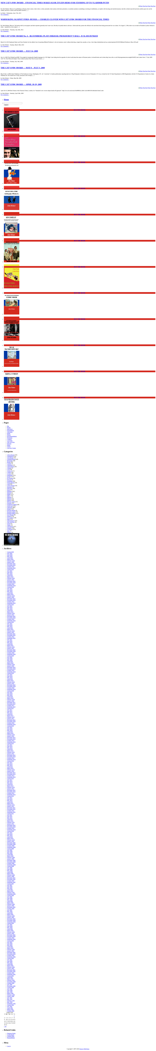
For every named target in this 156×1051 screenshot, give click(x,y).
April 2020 (10, 661)
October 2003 (10, 938)
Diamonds (9, 475)
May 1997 (9, 999)
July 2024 (9, 588)
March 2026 (10, 559)
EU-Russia (10, 478)
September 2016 (11, 724)
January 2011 (10, 824)
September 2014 (11, 759)
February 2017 (11, 717)
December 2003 (11, 935)
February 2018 (11, 699)
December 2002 (11, 952)
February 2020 (11, 664)
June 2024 (9, 590)
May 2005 (9, 911)
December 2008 (11, 860)
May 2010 (9, 835)
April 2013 (10, 784)
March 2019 (10, 680)
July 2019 (9, 674)
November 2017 (11, 704)
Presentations (10, 430)
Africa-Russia (10, 455)
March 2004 (10, 930)
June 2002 (9, 961)
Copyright (9, 440)
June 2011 (9, 816)
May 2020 (9, 660)
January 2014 (10, 771)
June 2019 (9, 676)
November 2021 (11, 635)
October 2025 (10, 566)
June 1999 (9, 990)
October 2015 (10, 740)
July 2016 (9, 727)
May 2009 (9, 853)
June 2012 (9, 799)
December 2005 (11, 907)
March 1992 (10, 1009)
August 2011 (10, 813)
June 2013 (9, 781)
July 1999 (9, 989)
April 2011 (10, 819)
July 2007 (9, 885)
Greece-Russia (11, 485)
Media (8, 494)
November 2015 (11, 739)
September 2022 (11, 620)
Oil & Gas (9, 506)
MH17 (9, 496)
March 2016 (10, 733)
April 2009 (10, 854)
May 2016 (9, 730)
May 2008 (9, 870)
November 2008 (11, 862)
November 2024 (11, 582)
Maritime (9, 491)
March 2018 (10, 698)
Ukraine (9, 528)
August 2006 (10, 895)
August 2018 (10, 690)
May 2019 (9, 677)
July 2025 (9, 571)
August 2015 (10, 743)
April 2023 (10, 610)
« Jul (5, 1026)
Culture (9, 472)
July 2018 (9, 692)
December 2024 (11, 581)
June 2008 (9, 869)
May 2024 (9, 591)
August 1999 (10, 987)
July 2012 (9, 797)
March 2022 (10, 629)
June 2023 (9, 607)
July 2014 (9, 762)
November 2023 (11, 600)
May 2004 (9, 927)
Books (8, 427)
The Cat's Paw (11, 522)
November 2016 (11, 721)
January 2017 (10, 718)
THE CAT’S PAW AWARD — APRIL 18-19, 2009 (21, 84)
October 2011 (10, 810)
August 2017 (10, 708)
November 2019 (11, 669)
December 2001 (11, 970)
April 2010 (10, 837)
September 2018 (11, 689)
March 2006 (10, 902)
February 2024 (11, 595)
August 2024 (10, 587)
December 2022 (11, 616)
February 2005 (11, 916)
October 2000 (10, 983)
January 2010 (10, 841)
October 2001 (10, 973)
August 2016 (10, 726)
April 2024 (10, 593)
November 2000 (11, 981)
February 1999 (11, 995)
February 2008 (11, 875)
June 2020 (9, 658)
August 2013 (10, 778)
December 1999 (11, 986)
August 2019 (10, 673)
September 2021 (11, 638)
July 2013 (9, 780)
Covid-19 (9, 471)
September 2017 (11, 707)
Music (8, 445)
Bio (8, 426)
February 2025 (11, 578)
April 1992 (10, 1008)
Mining (9, 500)
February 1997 (11, 1000)
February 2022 (11, 631)
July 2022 (9, 623)
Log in (9, 1046)
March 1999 (10, 993)
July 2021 (9, 639)
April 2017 (10, 714)
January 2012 (10, 806)
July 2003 (9, 942)
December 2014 (11, 755)
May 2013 (9, 783)
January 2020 (10, 666)
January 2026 (10, 562)
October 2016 (10, 723)
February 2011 (11, 822)
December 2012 (11, 790)
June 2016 (9, 728)
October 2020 (10, 652)
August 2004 (10, 923)
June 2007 (9, 886)
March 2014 (10, 768)
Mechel (9, 493)
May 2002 (9, 962)
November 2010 (11, 826)
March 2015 (10, 750)
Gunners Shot (10, 1036)
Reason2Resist (11, 1037)
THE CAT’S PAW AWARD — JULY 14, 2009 (19, 51)
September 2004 (11, 921)
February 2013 (11, 787)
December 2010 (11, 825)
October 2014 (10, 758)
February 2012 (11, 805)
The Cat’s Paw (11, 442)
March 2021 (10, 645)
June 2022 (9, 625)
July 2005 (9, 910)
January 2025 (10, 579)
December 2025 (11, 563)
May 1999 (9, 992)
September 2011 (11, 812)
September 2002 (11, 957)
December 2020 (11, 650)
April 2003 (10, 946)
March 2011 (10, 821)
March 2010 (10, 838)
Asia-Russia (10, 458)
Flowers (9, 443)
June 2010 (9, 834)
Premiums (9, 438)
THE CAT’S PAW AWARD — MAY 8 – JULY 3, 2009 (23, 68)
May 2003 (9, 945)
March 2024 (10, 594)
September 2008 (11, 864)
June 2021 (9, 641)
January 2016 (10, 736)
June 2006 (9, 898)
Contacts (9, 439)
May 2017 (9, 712)
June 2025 (9, 572)
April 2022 (10, 628)
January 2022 (10, 632)
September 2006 (11, 894)
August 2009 (10, 848)
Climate (9, 468)
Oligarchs (9, 507)
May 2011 (9, 818)
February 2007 (11, 892)
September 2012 (11, 794)
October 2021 (10, 636)
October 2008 (10, 863)
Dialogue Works (11, 1033)
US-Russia (10, 529)
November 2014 (11, 756)
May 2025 (9, 574)
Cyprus (9, 474)
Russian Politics (11, 513)
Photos (9, 435)
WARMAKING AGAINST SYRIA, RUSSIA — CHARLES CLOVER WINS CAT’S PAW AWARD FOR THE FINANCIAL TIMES (55, 19)
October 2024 (10, 584)
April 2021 (10, 644)
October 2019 (10, 670)
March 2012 (10, 803)
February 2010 (11, 840)
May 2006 (9, 900)
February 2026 (11, 560)
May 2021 (9, 642)
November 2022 (11, 617)
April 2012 (10, 802)
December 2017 (11, 702)
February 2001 (11, 980)
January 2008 (10, 876)
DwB (8, 477)
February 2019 (11, 682)
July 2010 (9, 832)
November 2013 (11, 774)
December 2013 (11, 772)
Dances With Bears (84, 1049)
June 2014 (9, 764)
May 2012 (9, 800)
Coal (8, 469)
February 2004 (11, 932)
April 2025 (10, 575)
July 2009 (9, 850)
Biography (10, 460)
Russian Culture (11, 512)
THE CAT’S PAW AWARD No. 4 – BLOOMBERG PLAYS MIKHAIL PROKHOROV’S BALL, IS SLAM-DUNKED (49, 36)
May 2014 (9, 765)
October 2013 (10, 775)
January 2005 (10, 917)
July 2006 (9, 897)
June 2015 (9, 746)
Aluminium (10, 456)
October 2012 (10, 793)
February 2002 (11, 967)
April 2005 (10, 913)
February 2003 (11, 949)
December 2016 (11, 720)
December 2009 (11, 843)
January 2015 (10, 753)
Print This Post (151, 6)
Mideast (9, 497)
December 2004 (11, 919)
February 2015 (11, 752)
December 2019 (11, 667)
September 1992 (11, 1003)
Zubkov (9, 532)
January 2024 (10, 597)
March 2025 (10, 576)
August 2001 (10, 976)
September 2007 (11, 882)
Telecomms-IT (11, 520)
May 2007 (9, 888)
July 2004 (9, 924)
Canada (9, 463)
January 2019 (10, 683)
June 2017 (9, 711)
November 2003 (11, 936)
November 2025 (11, 565)
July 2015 (9, 745)
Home (6, 100)
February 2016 (11, 734)
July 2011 (9, 815)
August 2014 (10, 761)
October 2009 (10, 845)
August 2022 (10, 622)
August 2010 (10, 831)
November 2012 (11, 791)
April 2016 (10, 731)
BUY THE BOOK (79, 136)
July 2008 (9, 867)
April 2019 (10, 679)
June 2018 (9, 693)
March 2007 (10, 891)
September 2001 (11, 974)
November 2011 (11, 809)
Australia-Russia (11, 459)
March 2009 (10, 856)
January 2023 (10, 614)
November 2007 (11, 879)
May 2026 (9, 556)
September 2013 (11, 777)
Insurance (9, 487)
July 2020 (9, 657)
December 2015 (11, 737)
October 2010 (10, 828)
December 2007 (11, 878)
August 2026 (10, 552)
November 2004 (11, 920)
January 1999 (10, 996)
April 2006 (10, 901)
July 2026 (9, 553)
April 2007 (10, 889)
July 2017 (9, 709)
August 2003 (10, 940)
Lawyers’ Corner (11, 448)
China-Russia (10, 466)
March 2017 (10, 715)
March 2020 (10, 663)
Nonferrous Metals (12, 504)
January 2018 (10, 701)
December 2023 (11, 598)
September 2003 (11, 939)
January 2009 (10, 859)
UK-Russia (10, 526)
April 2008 (10, 872)
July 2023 (9, 606)
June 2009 (9, 851)
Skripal (9, 516)
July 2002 (9, 959)
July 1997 (9, 997)
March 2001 (10, 978)
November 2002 (11, 954)
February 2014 (11, 769)
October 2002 (10, 955)
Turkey (9, 525)
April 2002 (10, 964)
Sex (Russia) (10, 515)
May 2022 (9, 626)
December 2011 (11, 807)
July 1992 (9, 1006)
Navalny (9, 503)
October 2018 (10, 688)
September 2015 (11, 742)
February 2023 (11, 613)
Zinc (8, 531)
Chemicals (10, 465)
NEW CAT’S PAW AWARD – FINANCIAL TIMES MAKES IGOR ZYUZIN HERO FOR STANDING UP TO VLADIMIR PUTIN (55, 3)
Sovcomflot (10, 517)
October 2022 (10, 619)
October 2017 (10, 705)
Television (9, 432)
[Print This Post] (143, 6)
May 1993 (9, 1002)
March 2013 (10, 786)
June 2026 (9, 555)
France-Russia (10, 482)
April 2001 (10, 977)
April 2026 (10, 557)
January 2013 (10, 788)
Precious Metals (11, 510)
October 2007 (10, 881)
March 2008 (10, 873)
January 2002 (10, 968)
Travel (8, 446)
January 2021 (10, 648)
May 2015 (9, 747)
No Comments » (5, 14)
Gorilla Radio (10, 1035)
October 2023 (10, 601)
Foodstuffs (10, 481)
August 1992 (10, 1005)
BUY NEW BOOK (79, 110)
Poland (9, 509)
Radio (8, 433)
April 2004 (10, 929)
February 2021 (11, 647)
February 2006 (11, 904)
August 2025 (10, 569)
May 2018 (9, 695)
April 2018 (10, 696)
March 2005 (10, 914)
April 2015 (10, 749)
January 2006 (10, 905)
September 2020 (11, 654)
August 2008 (10, 866)
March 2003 (10, 948)
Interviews (10, 429)
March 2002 (10, 965)
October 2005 (10, 908)
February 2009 (11, 857)
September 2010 (11, 829)
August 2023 (10, 604)
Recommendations (12, 436)
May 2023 (9, 609)
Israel (8, 490)
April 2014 (10, 767)
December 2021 (11, 633)
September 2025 (11, 568)
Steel (8, 519)
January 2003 (10, 951)
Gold (8, 484)
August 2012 (10, 796)
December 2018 (11, 685)
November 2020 (11, 651)
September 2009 (11, 847)
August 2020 (10, 655)
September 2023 (11, 603)
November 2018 (11, 686)
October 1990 (10, 1011)
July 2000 (9, 984)
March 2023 (10, 612)
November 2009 (11, 844)
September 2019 (11, 671)
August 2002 (10, 958)
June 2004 (9, 926)
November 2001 (11, 971)
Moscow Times (11, 501)
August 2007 (10, 883)
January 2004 (10, 933)
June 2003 (9, 943)
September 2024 (11, 585)
